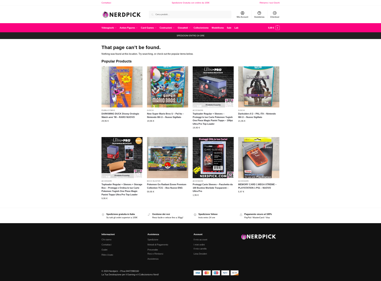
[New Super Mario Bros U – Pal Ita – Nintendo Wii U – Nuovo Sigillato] (167, 86)
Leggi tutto (213, 134)
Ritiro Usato (107, 254)
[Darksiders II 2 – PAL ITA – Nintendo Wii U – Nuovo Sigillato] (258, 86)
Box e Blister (153, 181)
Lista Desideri (200, 253)
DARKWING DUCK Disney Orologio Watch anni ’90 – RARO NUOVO (120, 115)
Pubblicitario (108, 110)
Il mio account (200, 239)
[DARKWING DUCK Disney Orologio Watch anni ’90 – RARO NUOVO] (122, 86)
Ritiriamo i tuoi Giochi (270, 2)
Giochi (150, 110)
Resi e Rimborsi (155, 253)
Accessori (198, 110)
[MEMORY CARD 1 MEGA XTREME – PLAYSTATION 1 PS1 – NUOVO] (258, 157)
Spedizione (152, 239)
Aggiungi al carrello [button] (122, 127)
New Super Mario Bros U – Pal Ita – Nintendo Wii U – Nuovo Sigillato (165, 115)
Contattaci (106, 2)
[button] (274, 27)
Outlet (104, 249)
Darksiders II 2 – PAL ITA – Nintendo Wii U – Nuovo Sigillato (257, 115)
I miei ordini (199, 244)
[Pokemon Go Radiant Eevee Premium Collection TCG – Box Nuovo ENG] (167, 157)
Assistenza (259, 17)
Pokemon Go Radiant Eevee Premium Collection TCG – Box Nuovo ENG (166, 186)
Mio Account (242, 17)
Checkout (274, 17)
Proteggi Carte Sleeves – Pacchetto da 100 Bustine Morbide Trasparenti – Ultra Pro (213, 187)
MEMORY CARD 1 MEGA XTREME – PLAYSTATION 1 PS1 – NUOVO (257, 186)
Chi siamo (106, 239)
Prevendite (152, 249)
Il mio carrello (200, 248)
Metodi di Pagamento (157, 244)
